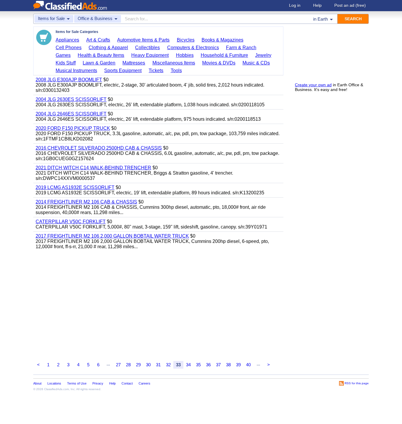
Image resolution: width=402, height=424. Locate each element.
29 (138, 364)
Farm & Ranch (241, 47)
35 (198, 364)
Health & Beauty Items (101, 55)
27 (118, 364)
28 (128, 364)
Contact (127, 383)
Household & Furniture (224, 55)
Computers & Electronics (193, 47)
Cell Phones (69, 47)
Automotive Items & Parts (143, 39)
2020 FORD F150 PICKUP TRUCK (73, 128)
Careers (144, 383)
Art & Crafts (98, 39)
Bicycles (186, 39)
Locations (54, 383)
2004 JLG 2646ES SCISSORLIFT (71, 113)
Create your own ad (313, 84)
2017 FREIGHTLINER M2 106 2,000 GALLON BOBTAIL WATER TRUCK (112, 235)
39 (238, 364)
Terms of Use (77, 383)
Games (63, 55)
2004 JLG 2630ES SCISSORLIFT (71, 99)
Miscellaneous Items (173, 62)
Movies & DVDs (218, 62)
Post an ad (350, 5)
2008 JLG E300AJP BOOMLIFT (69, 79)
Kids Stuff (66, 62)
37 (218, 364)
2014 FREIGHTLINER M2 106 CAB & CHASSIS (86, 201)
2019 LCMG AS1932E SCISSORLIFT (75, 187)
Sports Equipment (123, 70)
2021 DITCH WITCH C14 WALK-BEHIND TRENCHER (93, 167)
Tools (176, 70)
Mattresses (133, 62)
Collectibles (147, 47)
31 (158, 364)
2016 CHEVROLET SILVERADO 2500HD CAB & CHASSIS (99, 147)
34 (188, 364)
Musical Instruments (76, 70)
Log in (294, 5)
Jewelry (263, 55)
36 (208, 364)
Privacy (97, 383)
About (37, 383)
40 (248, 364)
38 (228, 364)
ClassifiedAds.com (56, 389)
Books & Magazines (222, 39)
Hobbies (185, 55)
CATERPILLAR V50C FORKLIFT (71, 221)
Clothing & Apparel (108, 47)
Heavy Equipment (150, 55)
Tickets (156, 70)
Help (317, 5)
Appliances (67, 39)
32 (168, 364)
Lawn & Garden (99, 62)
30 (148, 364)
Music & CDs (256, 62)
